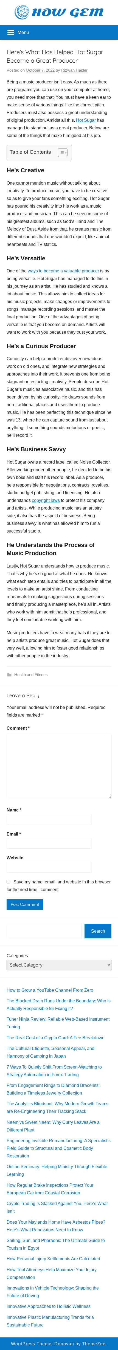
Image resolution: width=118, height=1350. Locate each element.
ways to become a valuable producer (63, 271)
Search (98, 931)
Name (14, 810)
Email (14, 834)
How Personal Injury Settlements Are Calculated (53, 1258)
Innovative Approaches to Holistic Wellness (49, 1306)
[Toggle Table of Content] (60, 152)
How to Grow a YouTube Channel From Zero (50, 990)
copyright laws (46, 500)
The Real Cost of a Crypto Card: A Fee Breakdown (56, 1037)
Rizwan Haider (74, 70)
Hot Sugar (86, 120)
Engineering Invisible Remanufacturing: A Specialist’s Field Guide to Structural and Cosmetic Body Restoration (59, 1148)
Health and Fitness (31, 674)
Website (15, 858)
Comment (18, 728)
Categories (17, 955)
